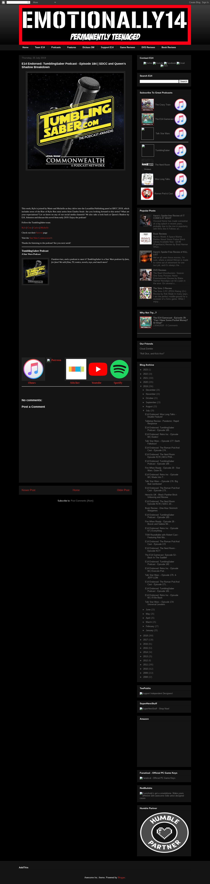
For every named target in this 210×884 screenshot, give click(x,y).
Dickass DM (88, 47)
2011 (145, 664)
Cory (29, 227)
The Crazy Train (162, 104)
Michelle (45, 227)
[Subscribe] (180, 119)
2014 (145, 652)
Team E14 (40, 47)
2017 (145, 639)
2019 (145, 386)
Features (71, 47)
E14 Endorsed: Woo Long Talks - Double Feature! (160, 415)
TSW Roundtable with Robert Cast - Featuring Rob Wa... (162, 536)
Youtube (96, 382)
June (148, 609)
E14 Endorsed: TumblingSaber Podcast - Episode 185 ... (159, 428)
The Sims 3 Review (162, 288)
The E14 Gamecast (164, 119)
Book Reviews (169, 47)
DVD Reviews (148, 47)
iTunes (32, 382)
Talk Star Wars (163, 133)
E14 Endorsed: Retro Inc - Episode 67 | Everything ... (161, 529)
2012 (145, 660)
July (148, 410)
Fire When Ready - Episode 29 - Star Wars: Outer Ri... (162, 469)
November (151, 394)
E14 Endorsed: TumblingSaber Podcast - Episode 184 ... (159, 462)
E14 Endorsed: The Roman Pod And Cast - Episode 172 (162, 542)
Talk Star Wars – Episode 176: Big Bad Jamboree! (161, 482)
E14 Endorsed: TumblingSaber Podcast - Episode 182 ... (159, 562)
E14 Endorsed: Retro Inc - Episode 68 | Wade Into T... (161, 475)
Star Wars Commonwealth (41, 238)
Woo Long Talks (162, 179)
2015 (145, 648)
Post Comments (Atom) (82, 501)
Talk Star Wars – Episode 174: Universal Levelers (159, 603)
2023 (145, 369)
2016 (145, 644)
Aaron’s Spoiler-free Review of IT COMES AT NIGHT (169, 216)
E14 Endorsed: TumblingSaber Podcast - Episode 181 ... (159, 589)
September (151, 402)
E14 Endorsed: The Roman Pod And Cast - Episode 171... (162, 583)
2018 (145, 635)
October (150, 398)
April (148, 618)
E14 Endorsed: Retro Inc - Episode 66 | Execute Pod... (161, 569)
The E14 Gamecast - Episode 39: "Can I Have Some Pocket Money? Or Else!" (170, 320)
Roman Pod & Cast (164, 193)
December (151, 390)
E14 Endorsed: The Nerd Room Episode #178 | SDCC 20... (160, 502)
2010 (145, 669)
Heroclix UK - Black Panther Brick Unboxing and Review (161, 496)
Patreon (39, 232)
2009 (145, 673)
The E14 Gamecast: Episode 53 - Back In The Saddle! (161, 556)
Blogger (121, 877)
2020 (145, 382)
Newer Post (28, 490)
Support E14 (107, 47)
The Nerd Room (162, 165)
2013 (145, 656)
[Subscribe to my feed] (148, 119)
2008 (145, 677)
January (150, 630)
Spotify (118, 382)
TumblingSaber (162, 150)
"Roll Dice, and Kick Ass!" (152, 353)
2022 (145, 374)
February (150, 626)
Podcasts (56, 47)
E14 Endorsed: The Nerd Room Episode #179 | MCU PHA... (160, 455)
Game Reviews (127, 47)
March (149, 622)
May (148, 614)
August (149, 406)
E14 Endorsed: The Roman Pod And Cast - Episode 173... (162, 489)
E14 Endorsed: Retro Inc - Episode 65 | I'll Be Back (161, 596)
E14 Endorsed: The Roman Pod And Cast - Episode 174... (162, 449)
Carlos (36, 227)
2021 (145, 378)
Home (25, 47)
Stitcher (75, 382)
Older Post (123, 490)
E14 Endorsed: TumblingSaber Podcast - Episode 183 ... (159, 516)
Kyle (24, 227)
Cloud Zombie (146, 348)
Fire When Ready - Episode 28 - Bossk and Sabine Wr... (160, 522)
